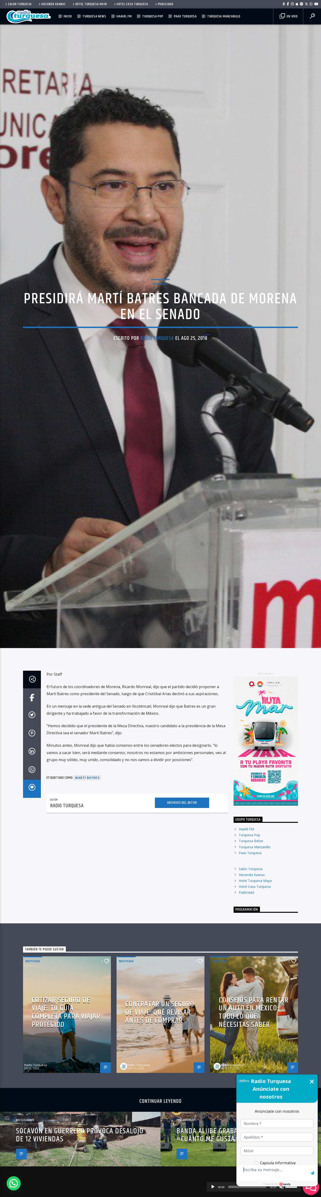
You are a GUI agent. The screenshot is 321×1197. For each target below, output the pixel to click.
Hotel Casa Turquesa (132, 4)
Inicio (68, 16)
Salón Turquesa (20, 4)
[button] (14, 1183)
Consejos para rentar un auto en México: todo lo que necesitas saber (254, 1065)
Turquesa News (94, 16)
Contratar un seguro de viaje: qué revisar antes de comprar (159, 1065)
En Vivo (292, 16)
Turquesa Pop (152, 16)
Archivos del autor (182, 855)
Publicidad (165, 4)
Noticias (160, 308)
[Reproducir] (213, 1187)
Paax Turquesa (185, 16)
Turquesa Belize (251, 893)
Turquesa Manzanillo (223, 16)
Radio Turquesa (157, 363)
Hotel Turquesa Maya (91, 4)
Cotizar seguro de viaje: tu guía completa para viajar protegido (66, 1065)
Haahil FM (124, 16)
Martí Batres (87, 830)
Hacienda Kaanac (53, 4)
